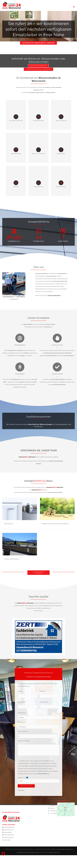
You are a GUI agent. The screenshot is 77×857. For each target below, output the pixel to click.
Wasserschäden (7, 832)
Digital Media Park (54, 852)
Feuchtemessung (8, 837)
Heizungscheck (8, 523)
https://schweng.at (58, 849)
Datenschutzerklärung (43, 773)
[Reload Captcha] (27, 777)
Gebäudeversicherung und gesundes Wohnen (55, 523)
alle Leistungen (6, 840)
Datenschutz (35, 852)
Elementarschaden (9, 835)
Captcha (20, 777)
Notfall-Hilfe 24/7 (8, 829)
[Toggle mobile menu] (74, 7)
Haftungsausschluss (23, 852)
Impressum (68, 849)
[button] (27, 777)
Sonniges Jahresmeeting (11, 559)
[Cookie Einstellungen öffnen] (3, 855)
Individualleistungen (9, 827)
